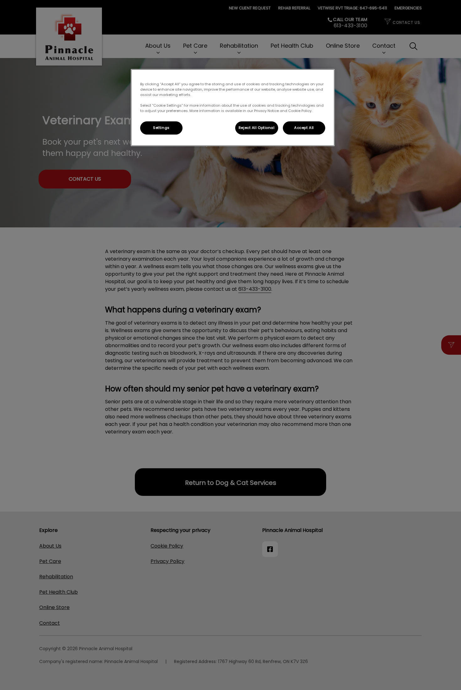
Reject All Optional (257, 127)
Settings (161, 127)
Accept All (304, 127)
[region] (233, 107)
